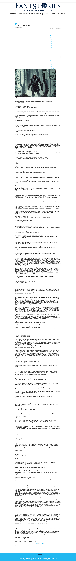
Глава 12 (51, 51)
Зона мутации (52, 29)
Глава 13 (51, 53)
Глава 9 (51, 45)
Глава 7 (51, 41)
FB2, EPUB (57, 1)
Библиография (34, 1)
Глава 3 (51, 33)
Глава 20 (51, 66)
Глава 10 (51, 47)
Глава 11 (51, 49)
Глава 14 (51, 54)
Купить (50, 1)
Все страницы (52, 68)
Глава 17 (51, 60)
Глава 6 (51, 39)
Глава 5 (51, 37)
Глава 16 (51, 58)
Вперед (40, 543)
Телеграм (53, 1)
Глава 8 (51, 43)
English (42, 1)
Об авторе (38, 1)
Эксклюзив (46, 1)
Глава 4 (51, 35)
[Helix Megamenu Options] (60, 1)
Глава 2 (51, 31)
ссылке (33, 14)
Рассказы (31, 23)
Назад (36, 543)
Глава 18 (51, 62)
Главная (29, 1)
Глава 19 (51, 64)
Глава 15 (51, 56)
